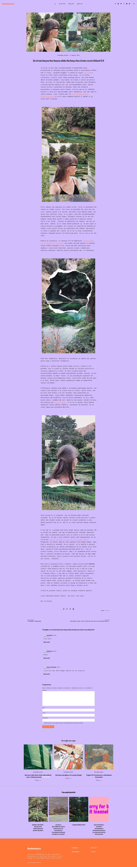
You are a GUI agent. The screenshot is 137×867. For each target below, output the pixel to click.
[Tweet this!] (73, 609)
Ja (55, 4)
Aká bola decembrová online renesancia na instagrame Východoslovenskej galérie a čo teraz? (58, 829)
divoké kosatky (60, 402)
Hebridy (86, 73)
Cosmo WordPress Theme (31, 862)
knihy (101, 772)
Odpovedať (46, 642)
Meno (43, 707)
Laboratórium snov (78, 825)
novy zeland (107, 610)
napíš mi (80, 4)
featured (60, 55)
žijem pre (62, 4)
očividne (59, 243)
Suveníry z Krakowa (34, 621)
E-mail (93, 852)
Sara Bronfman (51, 667)
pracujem (71, 4)
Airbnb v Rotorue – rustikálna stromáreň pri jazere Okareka (38, 827)
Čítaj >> (38, 780)
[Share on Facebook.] (67, 609)
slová (66, 55)
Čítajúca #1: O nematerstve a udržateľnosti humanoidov (99, 776)
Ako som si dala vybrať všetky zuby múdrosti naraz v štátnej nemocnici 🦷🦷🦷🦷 (38, 776)
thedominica (8, 4)
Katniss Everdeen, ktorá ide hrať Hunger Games (68, 539)
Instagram (75, 852)
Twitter (94, 848)
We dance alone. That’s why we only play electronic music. (89, 621)
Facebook (74, 848)
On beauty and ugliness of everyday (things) (68, 775)
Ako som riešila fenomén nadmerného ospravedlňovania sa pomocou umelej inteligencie (99, 829)
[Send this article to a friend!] (63, 609)
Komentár (44, 690)
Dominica (50, 651)
